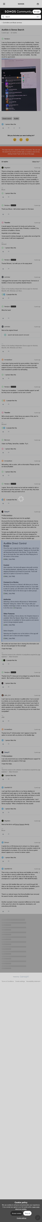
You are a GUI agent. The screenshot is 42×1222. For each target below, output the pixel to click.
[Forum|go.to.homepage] (17, 11)
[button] (2, 12)
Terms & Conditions (8, 981)
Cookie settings (20, 981)
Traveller (7, 222)
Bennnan (7, 440)
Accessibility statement (33, 981)
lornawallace (8, 360)
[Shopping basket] (38, 4)
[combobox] (21, 17)
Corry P (6, 512)
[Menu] (4, 4)
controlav (7, 277)
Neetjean (7, 39)
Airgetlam (7, 168)
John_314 (7, 695)
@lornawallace (7, 515)
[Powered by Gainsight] (21, 977)
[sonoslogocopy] (20, 4)
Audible (16, 118)
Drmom (6, 842)
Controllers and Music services (12, 23)
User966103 (8, 787)
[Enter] (3, 17)
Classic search (6, 118)
